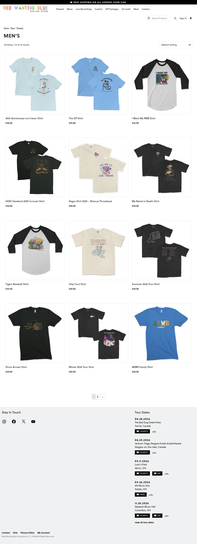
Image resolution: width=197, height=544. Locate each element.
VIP (159, 473)
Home (6, 28)
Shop (12, 28)
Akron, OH (140, 468)
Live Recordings (84, 9)
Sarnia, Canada (143, 426)
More (136, 9)
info (154, 431)
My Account (43, 532)
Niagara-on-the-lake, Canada (150, 447)
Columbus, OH (143, 510)
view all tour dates (144, 522)
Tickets (144, 431)
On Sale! (126, 9)
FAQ (15, 532)
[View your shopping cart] (190, 18)
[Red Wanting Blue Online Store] (26, 9)
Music (70, 9)
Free (142, 494)
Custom (98, 9)
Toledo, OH (141, 489)
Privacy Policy (27, 532)
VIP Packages (112, 9)
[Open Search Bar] (175, 18)
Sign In (183, 18)
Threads (60, 9)
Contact (146, 9)
